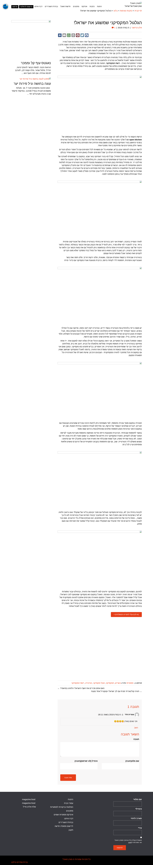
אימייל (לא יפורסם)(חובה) (86, 761)
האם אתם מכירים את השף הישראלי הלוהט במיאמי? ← (81, 688)
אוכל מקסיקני (99, 683)
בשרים (118, 683)
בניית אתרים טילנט (19, 862)
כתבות (92, 6)
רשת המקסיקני (77, 683)
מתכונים (76, 6)
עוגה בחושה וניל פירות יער (32, 83)
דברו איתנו (38, 6)
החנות (99, 6)
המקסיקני (110, 683)
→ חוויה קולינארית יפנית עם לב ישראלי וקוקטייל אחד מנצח (116, 691)
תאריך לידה (136, 818)
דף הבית (138, 11)
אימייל (138, 809)
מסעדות (129, 683)
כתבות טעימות (126, 11)
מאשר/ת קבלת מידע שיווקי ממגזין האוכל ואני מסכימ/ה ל (128, 841)
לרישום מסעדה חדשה (64, 826)
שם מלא (137, 799)
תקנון (130, 842)
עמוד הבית (68, 803)
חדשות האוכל (65, 6)
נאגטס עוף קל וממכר (36, 63)
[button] (126, 614)
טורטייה (88, 683)
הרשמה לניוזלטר (26, 7)
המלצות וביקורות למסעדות (61, 807)
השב (136, 728)
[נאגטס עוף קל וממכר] (31, 40)
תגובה (136, 739)
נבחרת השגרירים (51, 6)
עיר (140, 828)
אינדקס (84, 6)
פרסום (14, 7)
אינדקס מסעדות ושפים (63, 815)
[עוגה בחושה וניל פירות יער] (35, 79)
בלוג (116, 11)
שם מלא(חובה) (132, 761)
